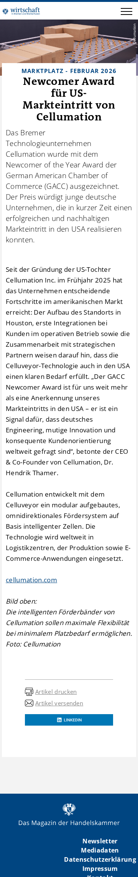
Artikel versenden (59, 703)
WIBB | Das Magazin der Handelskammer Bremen (21, 10)
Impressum (100, 868)
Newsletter (99, 841)
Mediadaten (100, 850)
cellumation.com (31, 579)
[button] (126, 12)
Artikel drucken (56, 691)
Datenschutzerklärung (100, 859)
